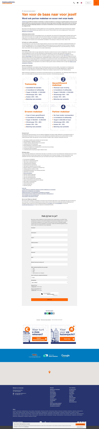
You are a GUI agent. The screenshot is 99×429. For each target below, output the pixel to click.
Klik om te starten (50, 294)
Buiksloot (19, 414)
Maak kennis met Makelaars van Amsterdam (31, 191)
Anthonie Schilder (72, 397)
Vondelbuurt (73, 412)
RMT (33, 271)
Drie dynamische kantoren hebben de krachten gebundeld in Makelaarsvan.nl (37, 193)
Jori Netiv (71, 394)
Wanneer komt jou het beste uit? (37, 262)
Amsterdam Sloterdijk (35, 413)
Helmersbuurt (62, 412)
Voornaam (33, 227)
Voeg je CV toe (34, 285)
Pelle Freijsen (71, 393)
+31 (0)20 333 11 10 (18, 394)
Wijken (14, 409)
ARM (33, 268)
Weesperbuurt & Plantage (32, 416)
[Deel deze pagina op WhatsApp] (47, 313)
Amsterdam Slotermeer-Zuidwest (26, 413)
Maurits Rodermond (72, 401)
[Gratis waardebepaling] (35, 334)
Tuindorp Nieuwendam (67, 414)
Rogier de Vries (72, 399)
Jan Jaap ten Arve (72, 389)
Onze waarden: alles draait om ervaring (30, 196)
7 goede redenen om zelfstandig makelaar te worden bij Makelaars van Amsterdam (39, 189)
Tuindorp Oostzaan (35, 414)
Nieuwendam (15, 414)
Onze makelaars (72, 387)
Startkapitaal (33, 280)
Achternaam (33, 232)
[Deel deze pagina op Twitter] (49, 313)
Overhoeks (67, 413)
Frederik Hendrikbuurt (56, 412)
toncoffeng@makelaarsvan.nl (28, 204)
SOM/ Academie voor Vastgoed (38, 273)
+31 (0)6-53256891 (58, 203)
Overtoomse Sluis (68, 412)
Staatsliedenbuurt (44, 412)
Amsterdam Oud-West (21, 412)
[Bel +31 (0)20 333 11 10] (74, 2)
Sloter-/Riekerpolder (56, 413)
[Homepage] (25, 3)
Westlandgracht (50, 413)
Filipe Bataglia (71, 390)
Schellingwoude (49, 414)
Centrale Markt (50, 412)
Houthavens (28, 412)
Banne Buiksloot (79, 414)
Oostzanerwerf (40, 414)
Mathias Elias (71, 400)
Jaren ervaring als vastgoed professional (39, 275)
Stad (32, 257)
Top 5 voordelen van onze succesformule (30, 195)
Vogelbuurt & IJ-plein (73, 413)
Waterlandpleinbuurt (60, 414)
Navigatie (96, 3)
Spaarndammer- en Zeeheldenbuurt (35, 412)
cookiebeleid (27, 426)
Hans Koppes (28, 56)
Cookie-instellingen (80, 426)
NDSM (30, 414)
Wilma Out (71, 396)
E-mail (32, 237)
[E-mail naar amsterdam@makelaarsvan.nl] (77, 2)
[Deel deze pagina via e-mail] (54, 313)
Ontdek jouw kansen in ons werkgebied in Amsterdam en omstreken (36, 192)
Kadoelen (45, 414)
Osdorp (17, 412)
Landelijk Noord (74, 414)
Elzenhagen (54, 414)
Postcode (33, 252)
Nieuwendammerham (80, 413)
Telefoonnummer (34, 242)
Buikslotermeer (15, 416)
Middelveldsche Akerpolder (43, 413)
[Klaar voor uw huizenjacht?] (63, 334)
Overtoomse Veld (62, 413)
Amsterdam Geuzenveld (16, 413)
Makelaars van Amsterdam (27, 31)
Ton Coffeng (66, 54)
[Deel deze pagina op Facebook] (45, 313)
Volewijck (22, 414)
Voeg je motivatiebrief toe (36, 288)
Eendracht (77, 412)
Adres (32, 247)
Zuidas (14, 412)
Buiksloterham (26, 414)
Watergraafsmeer (20, 416)
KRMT (34, 270)
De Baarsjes (26, 416)
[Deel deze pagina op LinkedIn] (51, 313)
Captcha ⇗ (55, 295)
